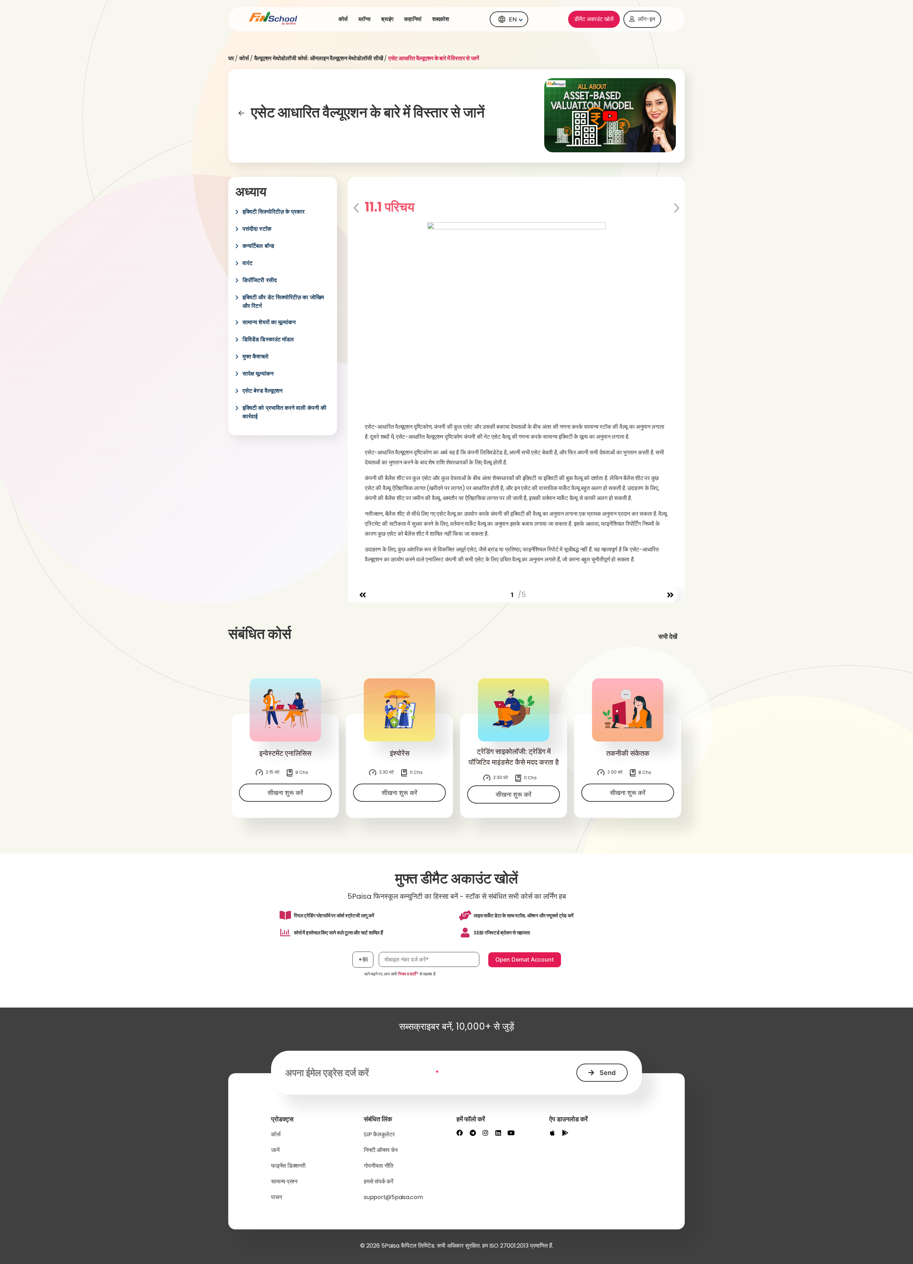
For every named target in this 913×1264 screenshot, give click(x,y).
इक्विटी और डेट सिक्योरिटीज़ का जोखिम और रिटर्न (283, 301)
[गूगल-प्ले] (565, 1133)
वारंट (248, 263)
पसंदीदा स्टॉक (257, 229)
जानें (275, 1150)
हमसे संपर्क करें (378, 1181)
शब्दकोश (440, 19)
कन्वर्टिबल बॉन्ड (258, 246)
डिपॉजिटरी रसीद (260, 280)
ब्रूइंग (387, 19)
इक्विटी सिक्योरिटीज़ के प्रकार (274, 212)
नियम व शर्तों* (408, 974)
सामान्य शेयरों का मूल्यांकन (269, 322)
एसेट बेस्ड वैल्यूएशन (262, 391)
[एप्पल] (552, 1133)
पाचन (276, 1197)
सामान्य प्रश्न (284, 1181)
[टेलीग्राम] (472, 1133)
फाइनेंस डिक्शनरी (288, 1166)
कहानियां (413, 19)
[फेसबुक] (459, 1133)
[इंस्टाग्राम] (485, 1133)
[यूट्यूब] (511, 1133)
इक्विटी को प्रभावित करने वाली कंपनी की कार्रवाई (284, 412)
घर (231, 58)
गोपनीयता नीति (378, 1166)
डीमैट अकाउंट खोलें (594, 19)
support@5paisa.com (393, 1197)
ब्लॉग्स (364, 19)
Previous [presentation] (357, 208)
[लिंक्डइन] (498, 1133)
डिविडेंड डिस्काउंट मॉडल (268, 339)
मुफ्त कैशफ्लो (256, 356)
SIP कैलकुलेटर (379, 1134)
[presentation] (362, 595)
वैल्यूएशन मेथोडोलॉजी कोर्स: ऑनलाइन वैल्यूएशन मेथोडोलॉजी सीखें (318, 58)
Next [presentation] (676, 208)
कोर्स (343, 19)
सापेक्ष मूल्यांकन (258, 373)
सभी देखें (667, 636)
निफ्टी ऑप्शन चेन (380, 1150)
